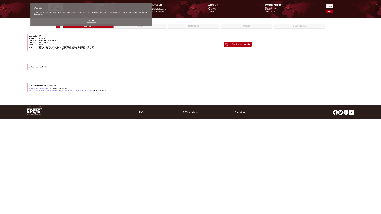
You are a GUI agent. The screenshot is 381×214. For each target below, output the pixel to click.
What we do (212, 10)
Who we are (212, 8)
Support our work (271, 11)
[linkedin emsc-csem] (345, 112)
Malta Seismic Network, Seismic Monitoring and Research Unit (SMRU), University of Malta (60, 90)
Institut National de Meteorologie (39, 88)
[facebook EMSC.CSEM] (335, 112)
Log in (329, 11)
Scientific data (300, 26)
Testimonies (193, 26)
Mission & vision (271, 8)
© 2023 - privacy (190, 112)
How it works (155, 8)
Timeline (211, 11)
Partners (268, 10)
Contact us (239, 112)
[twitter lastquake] (340, 112)
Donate (329, 6)
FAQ (141, 112)
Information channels (158, 10)
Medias (246, 26)
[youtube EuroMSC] (351, 112)
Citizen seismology (157, 11)
